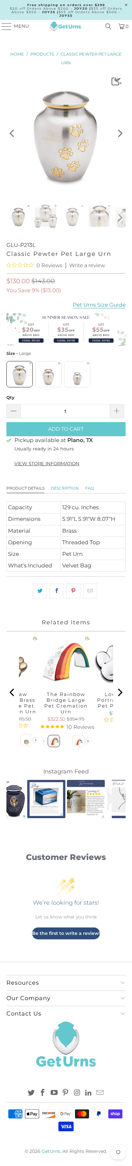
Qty (10, 397)
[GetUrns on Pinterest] (65, 1093)
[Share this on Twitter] (40, 590)
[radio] (19, 374)
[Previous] (12, 133)
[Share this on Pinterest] (73, 590)
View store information (46, 463)
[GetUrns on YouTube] (54, 1093)
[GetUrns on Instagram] (77, 1093)
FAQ (89, 488)
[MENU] (3, 26)
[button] (15, 799)
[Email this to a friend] (90, 590)
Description (65, 488)
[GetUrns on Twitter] (31, 1093)
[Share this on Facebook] (56, 590)
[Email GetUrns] (100, 1093)
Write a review (87, 265)
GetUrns (51, 1151)
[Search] (108, 26)
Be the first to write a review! (66, 933)
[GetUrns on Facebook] (43, 1093)
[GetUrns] (66, 26)
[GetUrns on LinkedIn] (89, 1093)
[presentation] (35, 740)
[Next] (119, 133)
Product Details (25, 488)
